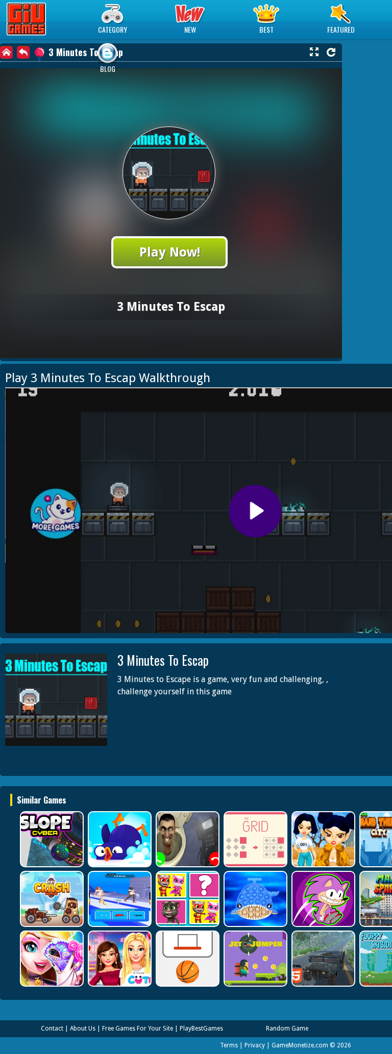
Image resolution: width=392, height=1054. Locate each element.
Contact (52, 1028)
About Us (82, 1028)
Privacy (254, 1045)
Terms (229, 1045)
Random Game (287, 1028)
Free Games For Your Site (137, 1028)
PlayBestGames (201, 1028)
